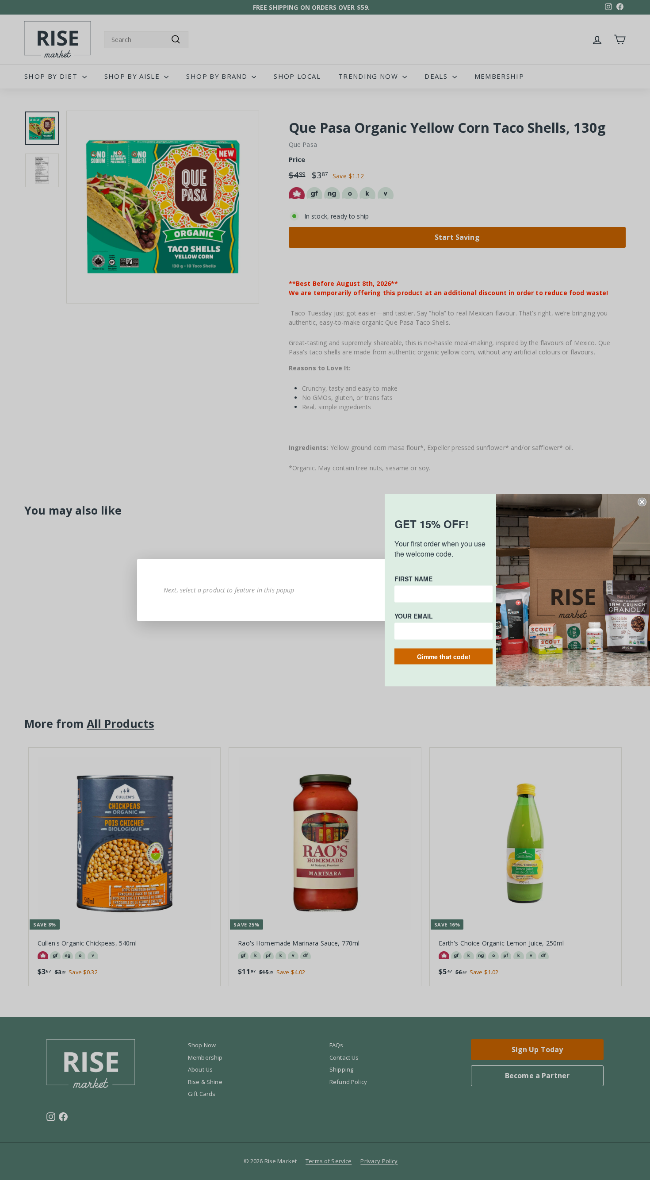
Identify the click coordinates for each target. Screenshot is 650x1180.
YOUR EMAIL (413, 615)
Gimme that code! (443, 656)
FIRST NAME (413, 578)
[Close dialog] (642, 501)
